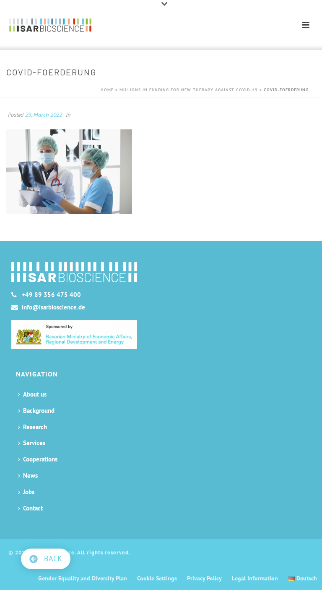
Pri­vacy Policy (204, 578)
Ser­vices (34, 443)
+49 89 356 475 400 (51, 295)
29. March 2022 (43, 115)
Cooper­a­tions (40, 459)
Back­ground (39, 411)
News (30, 475)
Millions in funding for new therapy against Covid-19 (188, 90)
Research (35, 427)
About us (35, 394)
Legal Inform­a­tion (255, 578)
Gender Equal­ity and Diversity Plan (82, 578)
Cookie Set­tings (157, 578)
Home (107, 90)
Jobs (28, 492)
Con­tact (33, 508)
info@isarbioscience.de (53, 307)
